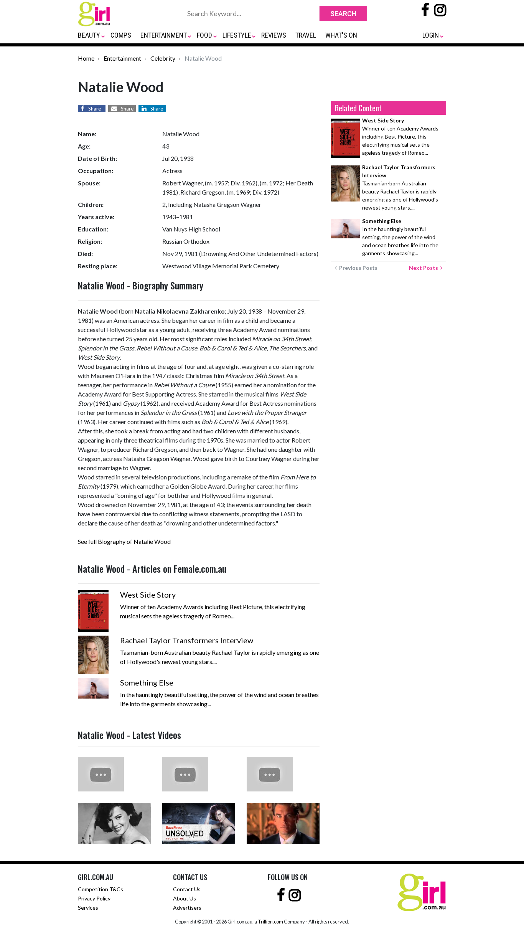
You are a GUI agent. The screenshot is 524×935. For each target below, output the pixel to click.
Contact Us (187, 889)
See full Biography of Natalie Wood (124, 541)
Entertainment (122, 58)
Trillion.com (270, 921)
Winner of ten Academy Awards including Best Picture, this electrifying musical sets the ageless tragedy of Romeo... (400, 136)
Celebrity (162, 58)
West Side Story (148, 594)
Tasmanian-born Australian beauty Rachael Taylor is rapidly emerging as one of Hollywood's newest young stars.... (400, 187)
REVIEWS (273, 35)
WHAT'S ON (341, 35)
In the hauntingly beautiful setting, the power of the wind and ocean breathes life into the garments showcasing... (400, 237)
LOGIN (430, 35)
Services (88, 907)
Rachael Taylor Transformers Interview (186, 640)
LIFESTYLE (236, 35)
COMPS (120, 35)
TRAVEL (305, 35)
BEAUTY (89, 35)
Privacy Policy (94, 898)
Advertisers (187, 907)
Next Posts (424, 267)
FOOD (204, 35)
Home (86, 58)
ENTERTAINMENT (163, 35)
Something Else (146, 682)
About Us (184, 898)
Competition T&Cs (100, 889)
